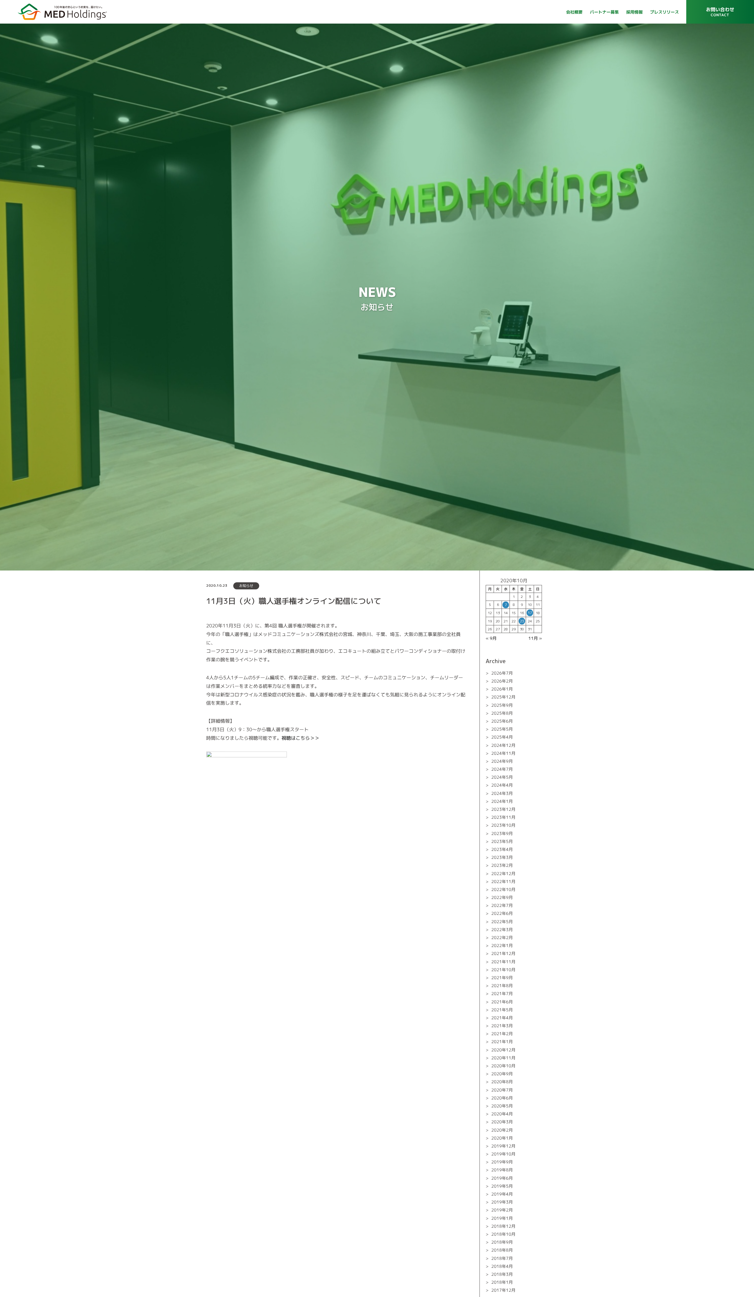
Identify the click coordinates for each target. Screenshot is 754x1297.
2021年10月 (503, 969)
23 (522, 621)
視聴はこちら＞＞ (300, 738)
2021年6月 (502, 1001)
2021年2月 (502, 1033)
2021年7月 (502, 993)
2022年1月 (502, 945)
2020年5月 (502, 1106)
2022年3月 (502, 929)
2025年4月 (502, 737)
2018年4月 (502, 1266)
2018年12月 (503, 1226)
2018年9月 (502, 1242)
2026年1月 (502, 689)
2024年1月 (502, 801)
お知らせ (246, 585)
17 (530, 612)
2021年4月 (502, 1017)
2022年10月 (503, 889)
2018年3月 (502, 1274)
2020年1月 (502, 1138)
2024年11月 (503, 753)
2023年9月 (502, 833)
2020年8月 (502, 1081)
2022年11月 (503, 881)
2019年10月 (503, 1154)
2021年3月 (502, 1025)
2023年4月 (502, 849)
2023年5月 (502, 841)
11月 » (535, 638)
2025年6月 (502, 721)
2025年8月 (502, 713)
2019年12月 (503, 1146)
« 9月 (491, 638)
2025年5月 (502, 729)
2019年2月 (502, 1210)
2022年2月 (502, 937)
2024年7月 (502, 769)
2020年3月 (502, 1122)
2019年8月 (502, 1170)
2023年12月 (503, 809)
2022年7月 (502, 905)
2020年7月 (502, 1090)
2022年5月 (502, 921)
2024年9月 (502, 761)
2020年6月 (502, 1098)
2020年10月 (503, 1065)
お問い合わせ (720, 14)
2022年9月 (502, 897)
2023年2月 (502, 865)
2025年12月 (503, 697)
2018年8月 (502, 1250)
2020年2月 (502, 1129)
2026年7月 (502, 673)
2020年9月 (502, 1073)
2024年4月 (502, 785)
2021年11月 (503, 961)
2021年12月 (503, 953)
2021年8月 (502, 985)
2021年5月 (502, 1009)
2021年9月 (502, 977)
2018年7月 (502, 1258)
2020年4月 (502, 1114)
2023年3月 (502, 857)
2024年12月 (503, 745)
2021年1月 (502, 1041)
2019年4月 (502, 1194)
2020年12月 (503, 1050)
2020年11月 (503, 1058)
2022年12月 (503, 873)
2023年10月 (503, 825)
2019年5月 (502, 1186)
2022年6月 (502, 913)
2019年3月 (502, 1202)
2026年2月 (502, 681)
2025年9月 (502, 705)
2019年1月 (502, 1218)
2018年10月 (503, 1234)
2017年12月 (503, 1290)
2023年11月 (503, 817)
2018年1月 (502, 1282)
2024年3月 (502, 793)
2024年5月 (502, 777)
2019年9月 (502, 1162)
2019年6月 (502, 1178)
